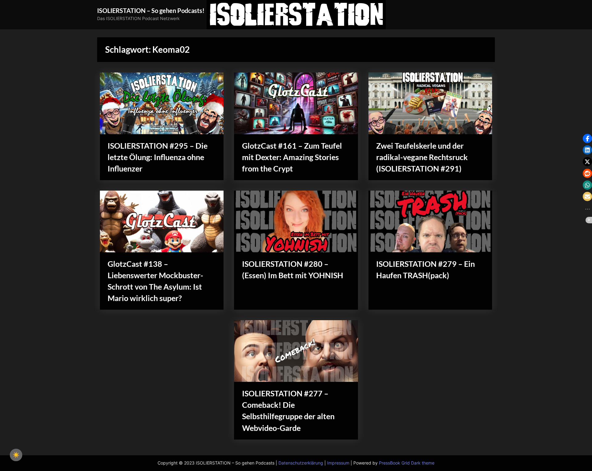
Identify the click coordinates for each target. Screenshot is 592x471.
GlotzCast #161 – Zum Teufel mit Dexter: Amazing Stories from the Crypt (292, 157)
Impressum (338, 463)
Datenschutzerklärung (300, 463)
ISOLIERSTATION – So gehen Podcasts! (150, 10)
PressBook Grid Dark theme (406, 463)
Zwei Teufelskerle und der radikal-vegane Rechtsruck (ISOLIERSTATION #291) (422, 157)
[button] (587, 138)
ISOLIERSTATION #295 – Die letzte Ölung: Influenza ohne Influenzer (158, 157)
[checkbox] (16, 455)
